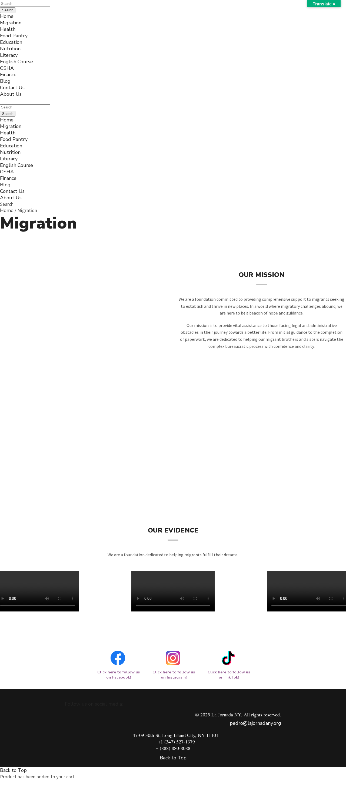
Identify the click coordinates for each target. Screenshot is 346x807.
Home (7, 210)
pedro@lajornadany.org (255, 723)
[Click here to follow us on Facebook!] (118, 657)
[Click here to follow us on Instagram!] (173, 657)
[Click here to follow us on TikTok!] (228, 657)
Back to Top (173, 758)
